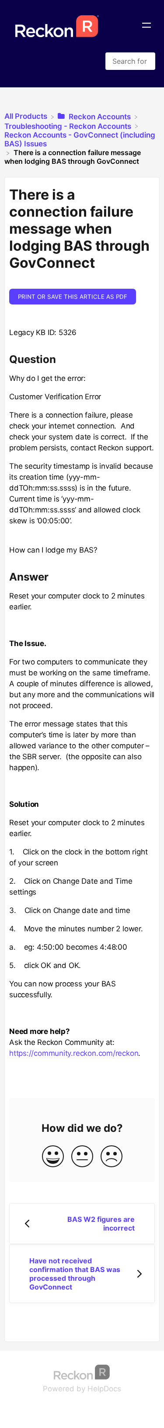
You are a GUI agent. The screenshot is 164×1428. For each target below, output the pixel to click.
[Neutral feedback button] (82, 1157)
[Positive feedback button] (52, 1157)
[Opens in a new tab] (82, 1371)
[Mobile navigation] (146, 26)
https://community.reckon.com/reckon (73, 1053)
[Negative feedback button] (111, 1157)
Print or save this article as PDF (72, 296)
